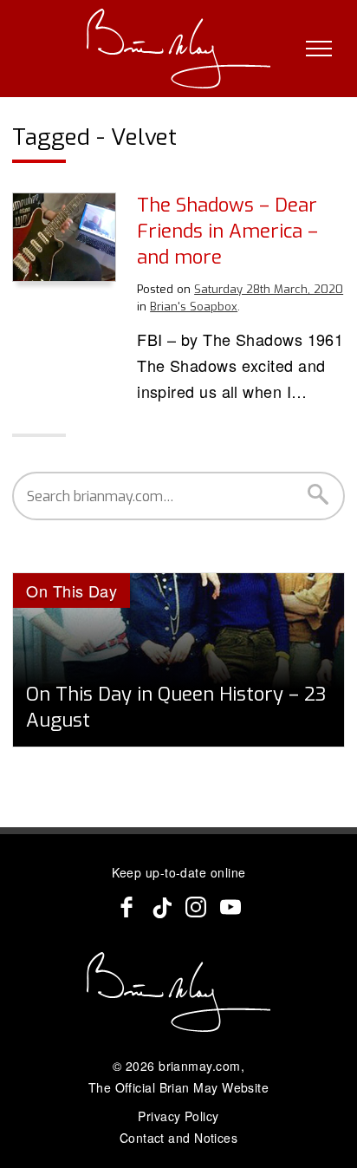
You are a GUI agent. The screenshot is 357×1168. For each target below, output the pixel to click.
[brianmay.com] (179, 48)
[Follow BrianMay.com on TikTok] (161, 907)
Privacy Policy (178, 1116)
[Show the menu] (319, 49)
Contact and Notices (179, 1137)
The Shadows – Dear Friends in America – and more (227, 231)
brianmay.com (199, 1065)
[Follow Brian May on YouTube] (230, 907)
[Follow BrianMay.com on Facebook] (126, 907)
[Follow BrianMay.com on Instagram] (195, 907)
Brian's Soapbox (193, 306)
